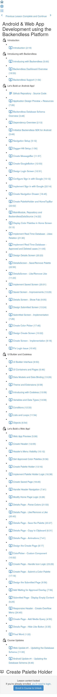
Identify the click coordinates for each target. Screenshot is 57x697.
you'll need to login (41, 683)
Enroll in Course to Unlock (28, 688)
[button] (2, 2)
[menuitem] (2, 7)
